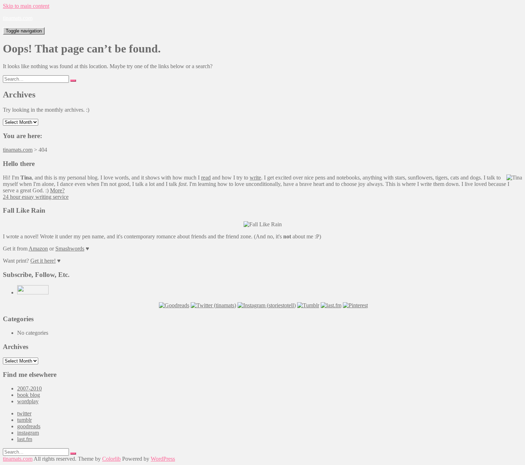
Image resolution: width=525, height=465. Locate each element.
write (255, 178)
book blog (28, 395)
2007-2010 (29, 388)
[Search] (73, 81)
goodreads (28, 426)
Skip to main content (26, 6)
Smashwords (69, 249)
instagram (28, 433)
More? (57, 190)
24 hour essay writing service (36, 197)
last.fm (24, 439)
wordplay (28, 401)
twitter (24, 413)
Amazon (38, 249)
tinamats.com (17, 18)
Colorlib (111, 459)
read (206, 178)
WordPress (163, 459)
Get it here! (43, 261)
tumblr (24, 420)
